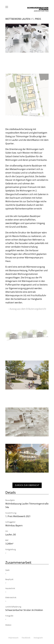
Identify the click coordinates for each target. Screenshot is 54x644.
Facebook (26, 637)
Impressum (13, 637)
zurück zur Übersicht (27, 485)
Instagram (38, 637)
